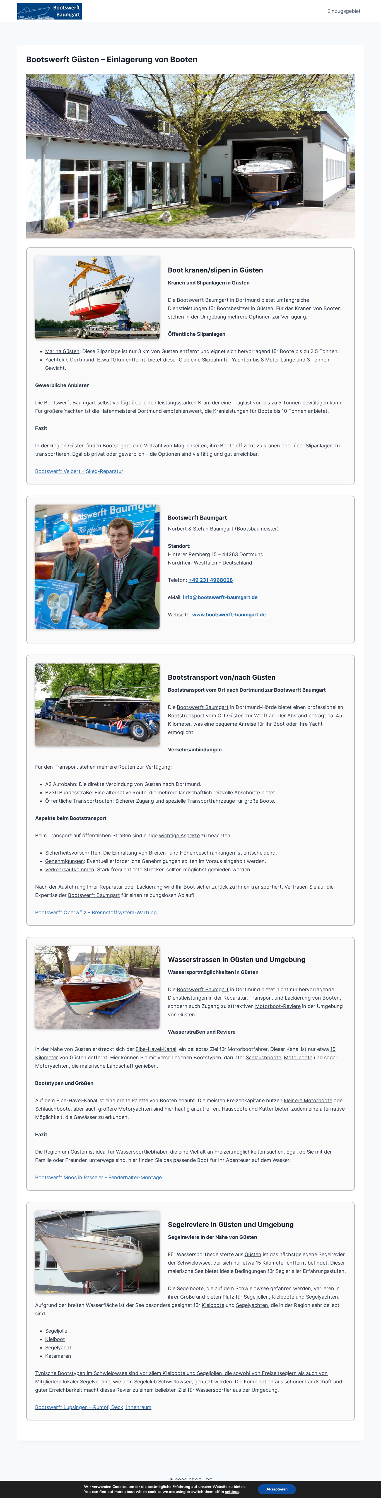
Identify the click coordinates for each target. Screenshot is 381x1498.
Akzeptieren (277, 1489)
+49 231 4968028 (211, 580)
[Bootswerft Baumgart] (190, 156)
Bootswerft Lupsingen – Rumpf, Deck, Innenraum (93, 1407)
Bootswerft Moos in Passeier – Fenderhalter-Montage (98, 1177)
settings (232, 1491)
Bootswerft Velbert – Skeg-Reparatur (79, 471)
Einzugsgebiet (344, 11)
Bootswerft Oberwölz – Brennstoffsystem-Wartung (96, 912)
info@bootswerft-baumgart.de (220, 597)
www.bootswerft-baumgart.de (229, 614)
